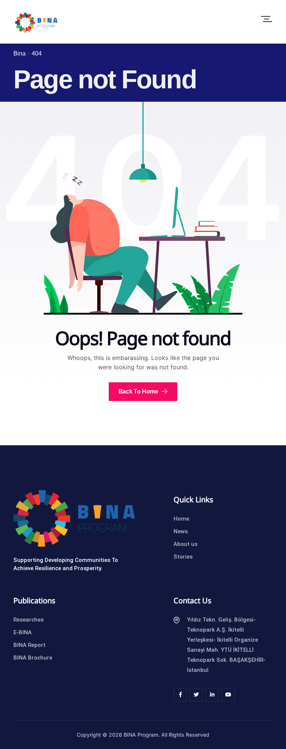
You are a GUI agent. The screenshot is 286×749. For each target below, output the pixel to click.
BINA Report (29, 645)
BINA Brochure (32, 657)
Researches (28, 619)
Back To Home (139, 391)
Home (181, 518)
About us (185, 544)
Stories (183, 556)
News (181, 531)
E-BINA (22, 632)
